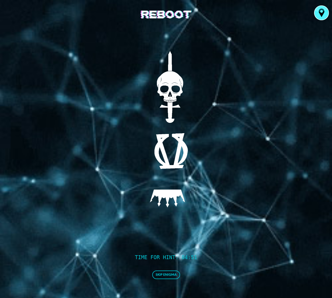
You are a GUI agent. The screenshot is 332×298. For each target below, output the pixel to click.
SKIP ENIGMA (166, 274)
